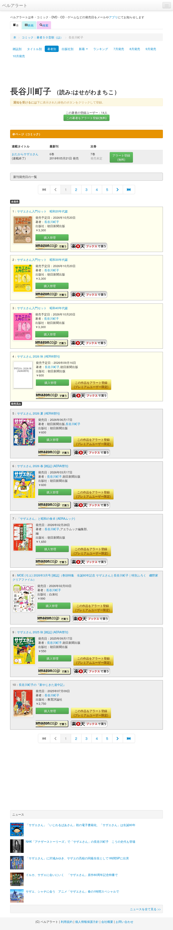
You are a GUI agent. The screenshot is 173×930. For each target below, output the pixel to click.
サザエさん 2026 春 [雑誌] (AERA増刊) (42, 466)
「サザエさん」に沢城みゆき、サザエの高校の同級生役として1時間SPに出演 (77, 858)
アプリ (113, 17)
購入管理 (50, 237)
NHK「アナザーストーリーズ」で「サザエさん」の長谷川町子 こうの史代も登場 (80, 841)
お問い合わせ (124, 921)
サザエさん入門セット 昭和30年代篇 (42, 259)
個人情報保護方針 (87, 921)
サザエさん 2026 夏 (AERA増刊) (38, 413)
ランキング (100, 49)
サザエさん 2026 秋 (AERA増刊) (38, 356)
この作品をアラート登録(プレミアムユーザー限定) (91, 384)
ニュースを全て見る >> (145, 909)
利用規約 (67, 921)
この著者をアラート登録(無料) (86, 118)
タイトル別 (34, 49)
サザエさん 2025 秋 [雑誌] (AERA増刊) (42, 632)
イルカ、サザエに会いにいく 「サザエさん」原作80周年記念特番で (72, 875)
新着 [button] (82, 49)
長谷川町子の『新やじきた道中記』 (42, 684)
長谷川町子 (51, 222)
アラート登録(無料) (121, 157)
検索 (45, 25)
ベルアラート (14, 5)
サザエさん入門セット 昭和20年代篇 (42, 211)
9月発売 (151, 49)
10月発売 (19, 56)
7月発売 (119, 49)
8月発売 (135, 49)
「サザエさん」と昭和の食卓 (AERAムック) (46, 518)
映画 (31, 25)
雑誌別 (17, 49)
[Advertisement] (86, 74)
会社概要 (107, 921)
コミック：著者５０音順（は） (42, 37)
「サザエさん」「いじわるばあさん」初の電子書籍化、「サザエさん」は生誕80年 (80, 825)
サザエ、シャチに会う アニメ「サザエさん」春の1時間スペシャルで (72, 891)
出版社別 (67, 49)
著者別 (51, 49)
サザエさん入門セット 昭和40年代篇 (42, 308)
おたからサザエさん (25, 154)
